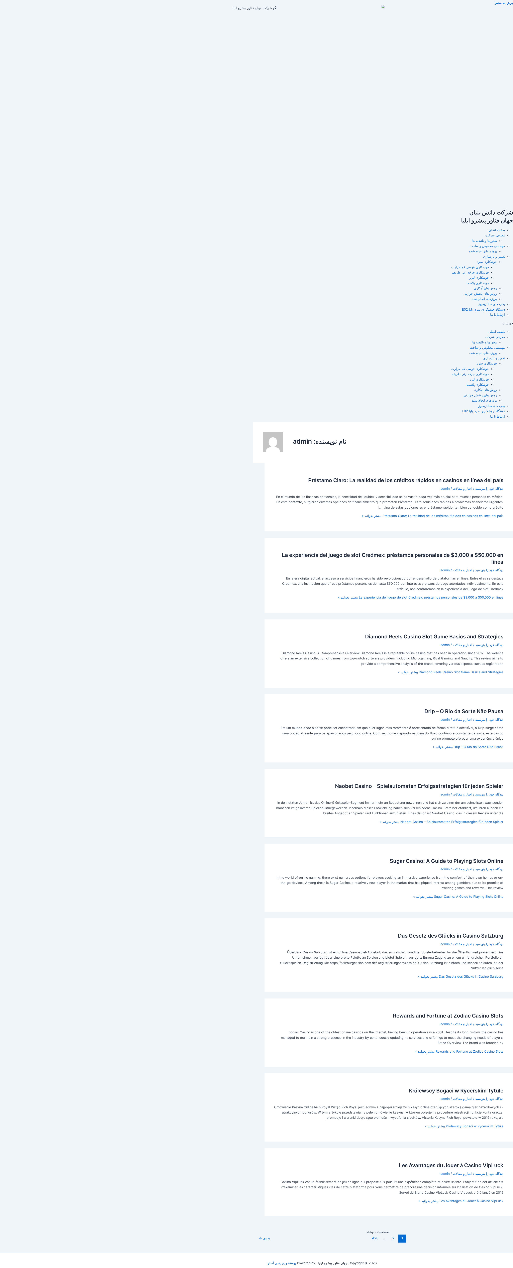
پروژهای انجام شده (484, 299)
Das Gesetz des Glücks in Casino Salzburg (450, 936)
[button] (256, 323)
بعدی (264, 1238)
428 (375, 1238)
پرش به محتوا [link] (504, 3)
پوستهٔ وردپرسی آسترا (281, 1263)
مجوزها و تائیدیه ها (484, 241)
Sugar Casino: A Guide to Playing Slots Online (446, 861)
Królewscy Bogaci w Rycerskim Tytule (456, 1090)
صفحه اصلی (497, 230)
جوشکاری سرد (487, 262)
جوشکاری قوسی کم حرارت (470, 267)
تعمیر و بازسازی (494, 256)
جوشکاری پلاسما (478, 283)
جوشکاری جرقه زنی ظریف (470, 272)
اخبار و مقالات (462, 489)
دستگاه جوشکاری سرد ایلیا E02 (483, 309)
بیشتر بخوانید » (432, 516)
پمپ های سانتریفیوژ (491, 304)
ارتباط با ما (497, 315)
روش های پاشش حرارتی (480, 294)
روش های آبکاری (485, 288)
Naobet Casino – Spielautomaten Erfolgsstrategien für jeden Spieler (419, 786)
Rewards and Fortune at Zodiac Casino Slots (448, 1016)
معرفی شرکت (495, 235)
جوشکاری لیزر (479, 278)
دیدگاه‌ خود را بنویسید (489, 489)
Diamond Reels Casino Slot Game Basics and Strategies (434, 636)
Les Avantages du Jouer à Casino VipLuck (451, 1165)
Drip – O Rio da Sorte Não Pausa (463, 711)
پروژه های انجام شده (483, 251)
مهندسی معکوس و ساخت (487, 246)
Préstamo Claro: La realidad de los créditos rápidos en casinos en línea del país (405, 480)
